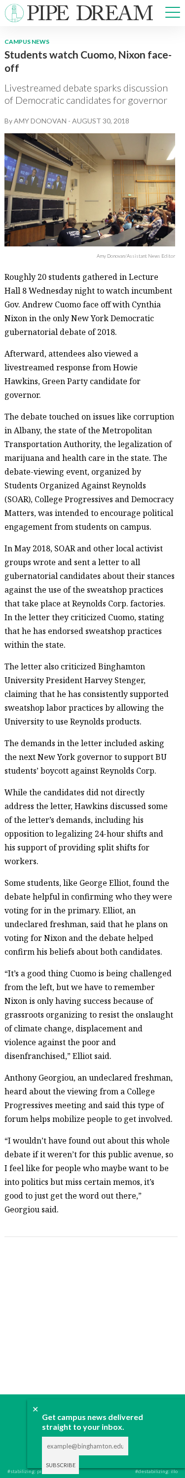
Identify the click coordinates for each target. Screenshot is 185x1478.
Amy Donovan (40, 121)
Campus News (26, 41)
